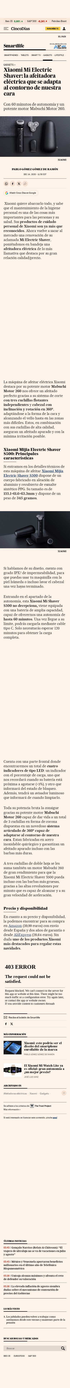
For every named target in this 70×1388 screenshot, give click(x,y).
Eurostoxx (19, 1356)
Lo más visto (12, 1308)
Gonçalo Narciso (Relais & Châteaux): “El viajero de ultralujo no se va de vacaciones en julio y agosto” (35, 1251)
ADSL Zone (57, 47)
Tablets (25, 55)
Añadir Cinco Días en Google (23, 193)
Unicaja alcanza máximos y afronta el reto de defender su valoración (34, 1277)
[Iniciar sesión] (64, 28)
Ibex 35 (9, 21)
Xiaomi (33, 1093)
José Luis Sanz (31, 1077)
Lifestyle (59, 55)
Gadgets (47, 55)
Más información (11, 1109)
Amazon (15, 926)
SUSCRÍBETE (53, 28)
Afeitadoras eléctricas (15, 1093)
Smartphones (11, 55)
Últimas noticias (15, 1241)
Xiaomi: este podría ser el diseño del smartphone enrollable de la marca (43, 1046)
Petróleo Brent (59, 21)
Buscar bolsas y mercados (21, 1338)
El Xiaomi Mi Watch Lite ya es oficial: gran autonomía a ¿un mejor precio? (44, 1069)
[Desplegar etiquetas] (64, 1093)
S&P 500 (31, 21)
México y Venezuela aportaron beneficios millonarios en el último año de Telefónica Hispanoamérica (33, 1265)
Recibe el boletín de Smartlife (24, 1017)
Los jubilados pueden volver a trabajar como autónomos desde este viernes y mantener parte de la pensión (35, 1319)
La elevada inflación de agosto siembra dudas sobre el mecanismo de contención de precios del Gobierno (32, 1290)
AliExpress (22, 935)
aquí (55, 1117)
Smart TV (36, 55)
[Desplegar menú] (6, 28)
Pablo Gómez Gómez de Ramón (35, 169)
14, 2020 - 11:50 (35, 174)
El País (61, 36)
